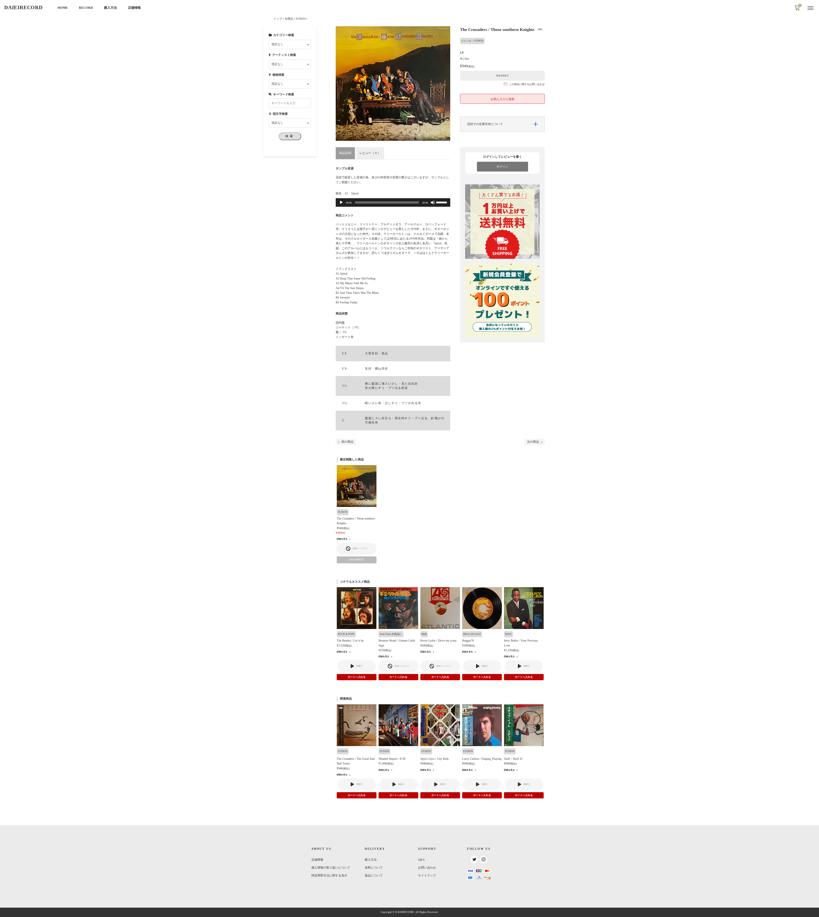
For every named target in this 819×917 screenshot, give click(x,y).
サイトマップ (427, 875)
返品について (374, 875)
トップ (278, 18)
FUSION (300, 18)
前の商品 (347, 441)
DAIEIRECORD (23, 7)
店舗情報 (134, 7)
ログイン (502, 166)
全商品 (289, 18)
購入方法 (110, 7)
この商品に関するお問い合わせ (527, 84)
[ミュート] (433, 202)
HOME (63, 7)
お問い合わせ (427, 867)
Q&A (421, 859)
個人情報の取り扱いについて (330, 867)
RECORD (86, 7)
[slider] (442, 202)
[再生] (341, 202)
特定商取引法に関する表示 (329, 875)
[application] (393, 202)
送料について (374, 867)
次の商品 (533, 441)
